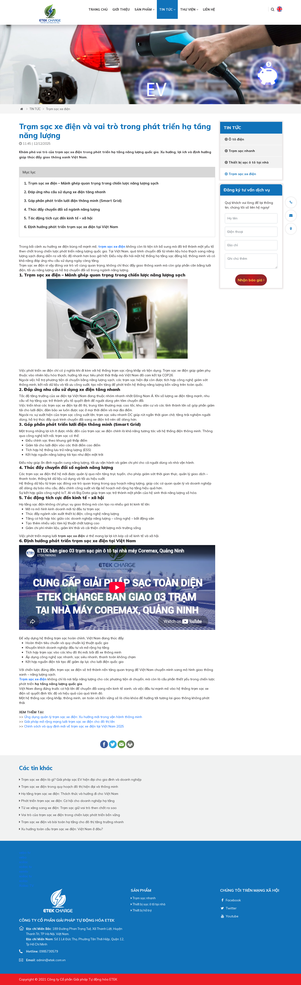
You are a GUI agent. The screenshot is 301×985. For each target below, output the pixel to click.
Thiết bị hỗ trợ (141, 910)
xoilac (23, 862)
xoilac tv (25, 867)
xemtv (23, 871)
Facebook (233, 900)
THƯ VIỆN (188, 9)
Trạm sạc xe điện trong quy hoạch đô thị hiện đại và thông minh (69, 786)
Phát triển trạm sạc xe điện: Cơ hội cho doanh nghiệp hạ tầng (67, 801)
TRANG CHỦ (98, 9)
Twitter (231, 908)
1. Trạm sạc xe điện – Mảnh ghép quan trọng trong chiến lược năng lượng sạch (91, 183)
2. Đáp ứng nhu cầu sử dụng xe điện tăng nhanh (65, 192)
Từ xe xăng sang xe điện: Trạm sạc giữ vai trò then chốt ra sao (68, 808)
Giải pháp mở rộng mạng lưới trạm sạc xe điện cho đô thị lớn (69, 721)
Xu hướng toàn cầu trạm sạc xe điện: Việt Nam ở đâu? (61, 829)
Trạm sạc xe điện (58, 109)
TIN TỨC (166, 9)
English (279, 9)
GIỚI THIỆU (121, 9)
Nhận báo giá (250, 280)
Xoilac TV (26, 885)
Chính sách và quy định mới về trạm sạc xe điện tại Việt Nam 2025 (74, 726)
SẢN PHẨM (144, 9)
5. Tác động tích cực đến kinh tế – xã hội (58, 218)
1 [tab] (150, 98)
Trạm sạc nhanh (144, 898)
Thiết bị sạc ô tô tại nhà (148, 904)
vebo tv (24, 852)
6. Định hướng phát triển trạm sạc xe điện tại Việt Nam (71, 227)
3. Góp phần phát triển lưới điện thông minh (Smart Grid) (73, 200)
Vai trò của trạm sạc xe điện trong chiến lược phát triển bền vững (70, 815)
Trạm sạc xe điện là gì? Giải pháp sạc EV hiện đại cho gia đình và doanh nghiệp (81, 779)
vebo (23, 857)
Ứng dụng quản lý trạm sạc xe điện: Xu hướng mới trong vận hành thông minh (83, 717)
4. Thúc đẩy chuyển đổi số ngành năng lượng (62, 209)
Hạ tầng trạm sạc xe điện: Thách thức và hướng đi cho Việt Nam (69, 794)
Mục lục (29, 172)
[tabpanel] (150, 64)
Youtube (231, 916)
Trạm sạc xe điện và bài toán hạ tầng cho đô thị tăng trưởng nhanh (72, 822)
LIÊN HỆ (209, 9)
